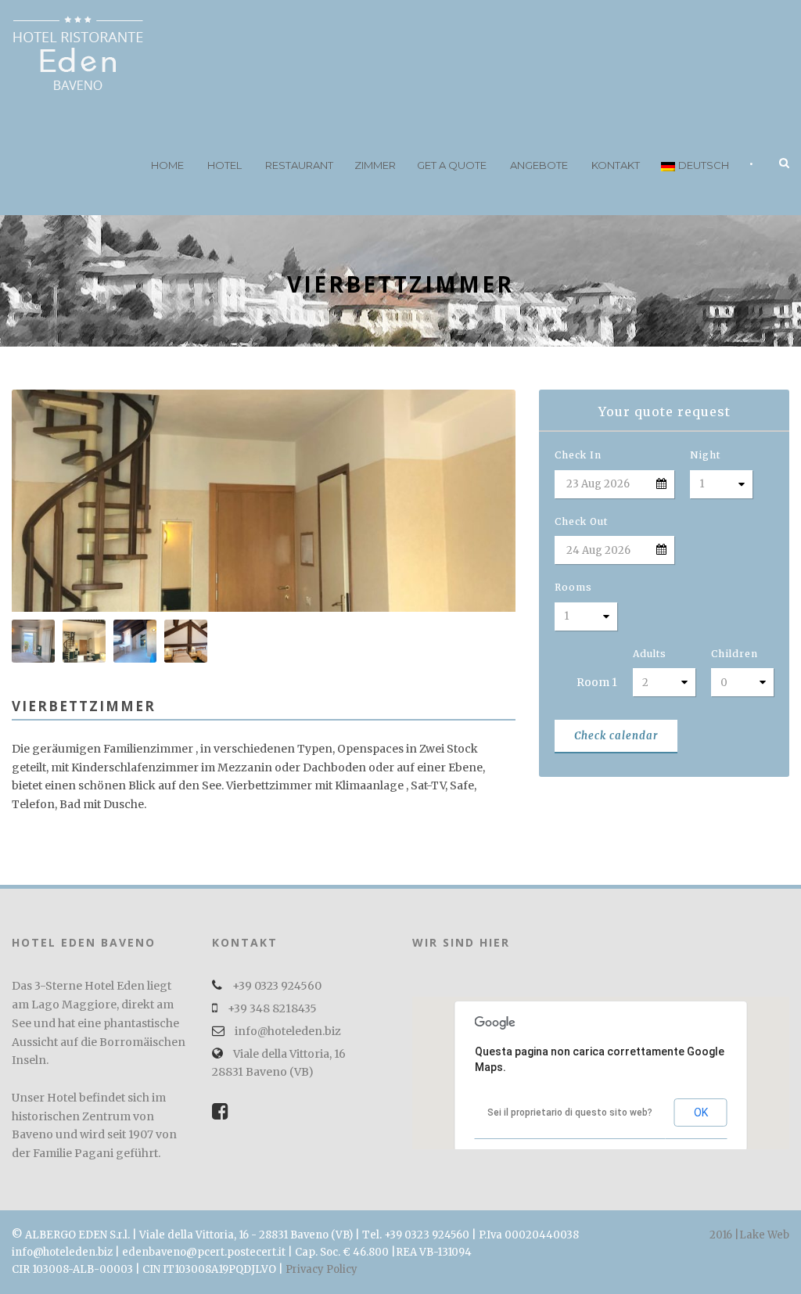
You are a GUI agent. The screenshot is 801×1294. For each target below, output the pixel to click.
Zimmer (375, 165)
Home (167, 165)
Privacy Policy (321, 1269)
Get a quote (452, 165)
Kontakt (615, 165)
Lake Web (764, 1235)
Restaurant (299, 165)
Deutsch (703, 165)
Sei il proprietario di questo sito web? (569, 1112)
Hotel (224, 165)
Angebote (539, 165)
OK (701, 1112)
